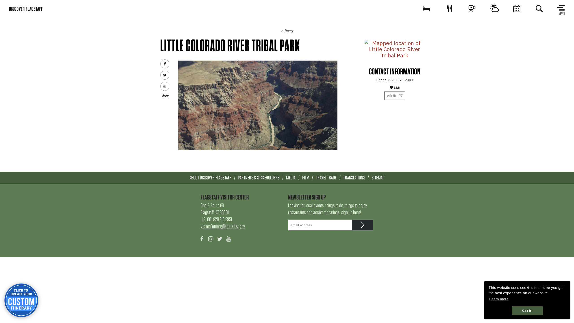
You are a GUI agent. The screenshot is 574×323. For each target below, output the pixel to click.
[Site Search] (539, 8)
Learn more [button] (499, 299)
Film (305, 177)
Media (291, 177)
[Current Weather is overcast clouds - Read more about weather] (494, 8)
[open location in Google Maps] (395, 49)
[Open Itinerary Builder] (21, 300)
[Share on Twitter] (164, 75)
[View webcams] (472, 8)
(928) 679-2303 (400, 80)
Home (288, 31)
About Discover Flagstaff (210, 177)
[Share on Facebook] (164, 63)
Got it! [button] (527, 310)
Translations (354, 177)
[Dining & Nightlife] (449, 8)
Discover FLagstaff (26, 9)
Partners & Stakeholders (259, 177)
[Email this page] (164, 86)
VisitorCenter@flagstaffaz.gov (223, 226)
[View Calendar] (517, 8)
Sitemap (378, 177)
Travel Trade (326, 177)
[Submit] (362, 225)
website (392, 95)
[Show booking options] (426, 8)
